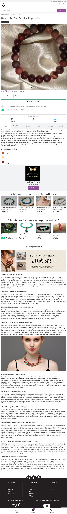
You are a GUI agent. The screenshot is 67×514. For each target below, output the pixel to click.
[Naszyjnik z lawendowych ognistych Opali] (43, 201)
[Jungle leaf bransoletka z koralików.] (26, 228)
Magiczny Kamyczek (6, 209)
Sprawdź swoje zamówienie (59, 1)
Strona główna (5, 14)
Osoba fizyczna (33, 188)
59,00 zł (21, 238)
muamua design (22, 236)
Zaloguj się (51, 512)
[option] (9, 204)
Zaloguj (31, 496)
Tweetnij (55, 121)
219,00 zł (21, 212)
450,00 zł (56, 212)
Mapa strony (11, 493)
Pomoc (9, 491)
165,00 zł (4, 212)
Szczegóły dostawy (33, 116)
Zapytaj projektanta (34, 101)
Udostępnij (12, 121)
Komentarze (50, 126)
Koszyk (33, 512)
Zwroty (28, 126)
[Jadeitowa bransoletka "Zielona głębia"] (9, 201)
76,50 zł (9, 238)
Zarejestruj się (32, 493)
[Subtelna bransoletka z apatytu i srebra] (26, 201)
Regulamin (10, 489)
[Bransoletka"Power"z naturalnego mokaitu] (34, 57)
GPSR (39, 126)
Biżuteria (13, 14)
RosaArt (3, 236)
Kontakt (61, 126)
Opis (5, 126)
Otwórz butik (32, 489)
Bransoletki (19, 14)
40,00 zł (56, 238)
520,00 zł (39, 212)
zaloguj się (61, 3)
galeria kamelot (39, 236)
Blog (30, 491)
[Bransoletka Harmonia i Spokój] (9, 228)
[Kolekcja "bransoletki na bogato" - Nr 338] (43, 228)
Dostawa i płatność (15, 126)
